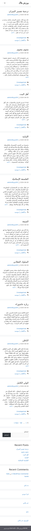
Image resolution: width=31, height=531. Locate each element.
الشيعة (25, 221)
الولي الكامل (23, 382)
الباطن (25, 340)
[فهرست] (4, 3)
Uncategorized (21, 38)
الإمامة (25, 136)
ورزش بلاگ (24, 3)
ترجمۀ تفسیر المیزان (19, 11)
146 (20, 423)
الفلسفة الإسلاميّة (20, 179)
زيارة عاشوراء (22, 304)
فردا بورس (25, 494)
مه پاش (26, 485)
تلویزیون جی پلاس (23, 520)
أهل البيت (24, 94)
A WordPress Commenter (20, 474)
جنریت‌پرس (7, 528)
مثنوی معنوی (23, 49)
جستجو (26, 431)
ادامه (12, 32)
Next (16, 423)
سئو (27, 512)
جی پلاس (26, 503)
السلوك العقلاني (21, 261)
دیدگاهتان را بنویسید (20, 40)
